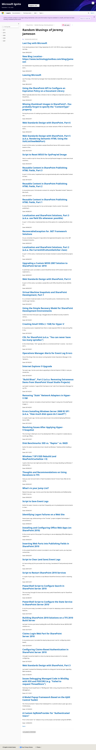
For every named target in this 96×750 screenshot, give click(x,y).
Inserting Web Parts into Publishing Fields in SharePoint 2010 (45, 545)
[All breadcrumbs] (23, 25)
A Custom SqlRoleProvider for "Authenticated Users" (46, 714)
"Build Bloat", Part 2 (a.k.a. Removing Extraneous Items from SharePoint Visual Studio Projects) (48, 381)
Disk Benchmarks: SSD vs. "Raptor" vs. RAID (45, 443)
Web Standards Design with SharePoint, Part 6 (46, 122)
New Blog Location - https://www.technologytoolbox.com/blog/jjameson (47, 59)
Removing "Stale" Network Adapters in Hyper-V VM (46, 396)
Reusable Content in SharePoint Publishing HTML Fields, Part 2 (44, 185)
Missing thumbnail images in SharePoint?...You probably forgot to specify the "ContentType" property (46, 107)
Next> (24, 726)
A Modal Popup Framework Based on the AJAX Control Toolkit (46, 698)
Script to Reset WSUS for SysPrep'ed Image (44, 154)
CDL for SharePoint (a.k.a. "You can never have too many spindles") (46, 338)
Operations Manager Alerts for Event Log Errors (47, 353)
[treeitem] (10, 30)
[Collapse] (18, 24)
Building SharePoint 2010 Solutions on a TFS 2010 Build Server (47, 619)
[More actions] (72, 25)
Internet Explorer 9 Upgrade (37, 366)
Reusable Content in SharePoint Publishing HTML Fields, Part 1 (44, 201)
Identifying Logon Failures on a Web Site (43, 514)
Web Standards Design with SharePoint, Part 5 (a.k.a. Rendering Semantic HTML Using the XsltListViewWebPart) (46, 138)
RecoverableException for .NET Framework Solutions (44, 232)
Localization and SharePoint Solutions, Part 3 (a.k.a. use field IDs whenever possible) (45, 216)
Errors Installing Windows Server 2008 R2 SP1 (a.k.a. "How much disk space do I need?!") (45, 412)
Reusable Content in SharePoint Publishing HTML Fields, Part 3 (44, 169)
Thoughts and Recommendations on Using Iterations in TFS (44, 473)
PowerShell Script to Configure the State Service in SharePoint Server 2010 (47, 603)
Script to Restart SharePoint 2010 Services (44, 572)
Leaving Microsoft (31, 75)
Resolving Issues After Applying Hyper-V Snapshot (42, 428)
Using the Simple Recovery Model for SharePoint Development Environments (47, 309)
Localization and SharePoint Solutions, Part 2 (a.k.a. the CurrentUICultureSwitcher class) (45, 248)
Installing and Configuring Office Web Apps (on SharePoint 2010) (46, 529)
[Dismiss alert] (93, 3)
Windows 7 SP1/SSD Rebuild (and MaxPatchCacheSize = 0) (39, 457)
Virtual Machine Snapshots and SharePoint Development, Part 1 (44, 293)
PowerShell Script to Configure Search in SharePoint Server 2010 (43, 587)
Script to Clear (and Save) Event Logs (41, 559)
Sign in (92, 13)
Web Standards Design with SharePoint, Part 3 (46, 665)
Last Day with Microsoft (34, 43)
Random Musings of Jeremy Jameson (44, 25)
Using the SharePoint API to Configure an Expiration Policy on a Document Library (43, 89)
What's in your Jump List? (35, 488)
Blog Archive (29, 25)
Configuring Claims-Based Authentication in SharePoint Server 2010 (45, 651)
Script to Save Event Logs (35, 501)
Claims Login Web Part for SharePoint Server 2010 (42, 635)
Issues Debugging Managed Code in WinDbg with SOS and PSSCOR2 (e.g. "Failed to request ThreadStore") (45, 681)
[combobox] (10, 26)
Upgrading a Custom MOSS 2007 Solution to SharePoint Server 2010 (45, 264)
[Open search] (88, 13)
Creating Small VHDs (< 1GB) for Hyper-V (43, 324)
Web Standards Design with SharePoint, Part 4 (46, 279)
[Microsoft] (3, 13)
